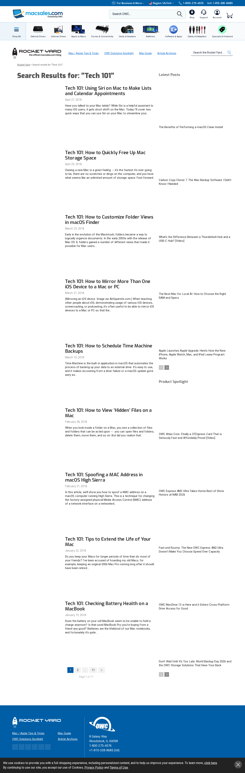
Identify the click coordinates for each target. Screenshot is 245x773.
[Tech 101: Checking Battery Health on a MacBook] (39, 614)
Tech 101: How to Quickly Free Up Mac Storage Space (105, 155)
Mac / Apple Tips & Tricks (84, 53)
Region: (162, 3)
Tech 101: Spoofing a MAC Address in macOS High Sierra (104, 477)
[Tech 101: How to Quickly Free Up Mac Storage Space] (39, 163)
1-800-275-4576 (193, 3)
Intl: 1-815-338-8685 (220, 3)
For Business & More (129, 3)
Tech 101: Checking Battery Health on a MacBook (106, 606)
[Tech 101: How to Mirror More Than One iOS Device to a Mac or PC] (39, 292)
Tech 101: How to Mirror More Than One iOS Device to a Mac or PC (107, 284)
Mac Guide (145, 53)
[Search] (180, 15)
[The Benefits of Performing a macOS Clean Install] (195, 102)
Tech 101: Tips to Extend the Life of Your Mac (108, 542)
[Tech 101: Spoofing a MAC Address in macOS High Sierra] (39, 485)
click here (210, 763)
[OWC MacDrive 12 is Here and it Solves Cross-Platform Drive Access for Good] (195, 579)
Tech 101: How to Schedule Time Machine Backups (108, 348)
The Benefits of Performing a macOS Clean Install (191, 127)
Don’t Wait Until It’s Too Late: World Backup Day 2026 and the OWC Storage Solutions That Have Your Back (195, 663)
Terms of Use (119, 767)
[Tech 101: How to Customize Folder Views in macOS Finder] (39, 227)
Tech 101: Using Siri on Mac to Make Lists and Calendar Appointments (108, 91)
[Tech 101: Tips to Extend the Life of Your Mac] (39, 549)
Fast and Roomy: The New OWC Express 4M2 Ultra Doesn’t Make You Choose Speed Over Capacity (191, 549)
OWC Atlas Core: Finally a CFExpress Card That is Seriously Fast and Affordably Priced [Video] (190, 436)
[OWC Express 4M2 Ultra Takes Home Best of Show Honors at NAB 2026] (195, 466)
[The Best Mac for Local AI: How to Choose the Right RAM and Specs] (195, 269)
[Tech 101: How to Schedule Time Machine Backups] (39, 356)
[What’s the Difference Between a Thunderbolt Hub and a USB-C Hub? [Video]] (195, 212)
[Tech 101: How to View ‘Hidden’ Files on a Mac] (39, 421)
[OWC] (37, 14)
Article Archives (166, 53)
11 (93, 670)
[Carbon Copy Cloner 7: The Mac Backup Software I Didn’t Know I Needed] (195, 155)
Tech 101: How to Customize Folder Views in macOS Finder (109, 219)
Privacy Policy (94, 767)
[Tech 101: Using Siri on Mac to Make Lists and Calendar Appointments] (39, 98)
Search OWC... (121, 14)
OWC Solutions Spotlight (119, 53)
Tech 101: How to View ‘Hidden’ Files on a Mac (108, 413)
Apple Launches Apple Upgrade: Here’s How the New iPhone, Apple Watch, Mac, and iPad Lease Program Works (192, 354)
